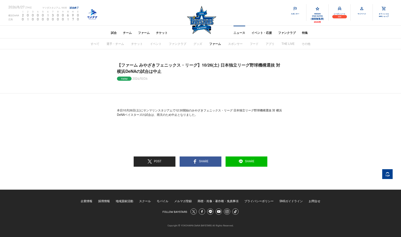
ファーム (144, 32)
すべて (95, 44)
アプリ (270, 44)
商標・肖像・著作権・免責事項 (218, 201)
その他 (306, 44)
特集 (305, 32)
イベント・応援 (261, 32)
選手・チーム (115, 44)
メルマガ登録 (183, 201)
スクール (145, 201)
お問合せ (314, 201)
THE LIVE (288, 44)
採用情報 (104, 201)
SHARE (203, 161)
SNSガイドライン (291, 201)
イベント (156, 44)
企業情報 (86, 201)
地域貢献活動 (124, 201)
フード (254, 44)
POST (157, 161)
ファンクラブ (287, 32)
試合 (114, 32)
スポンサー (235, 44)
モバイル (162, 201)
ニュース (239, 32)
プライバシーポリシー (259, 201)
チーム (127, 32)
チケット (162, 32)
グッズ (197, 44)
